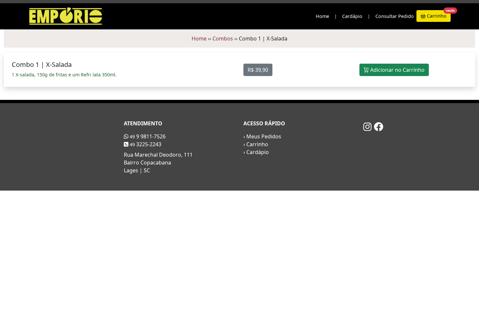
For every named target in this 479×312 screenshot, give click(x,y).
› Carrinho (255, 144)
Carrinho (438, 14)
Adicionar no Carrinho (397, 69)
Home (322, 16)
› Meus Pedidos (262, 136)
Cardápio (352, 16)
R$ (258, 69)
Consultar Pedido (394, 16)
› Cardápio (256, 152)
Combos (222, 38)
